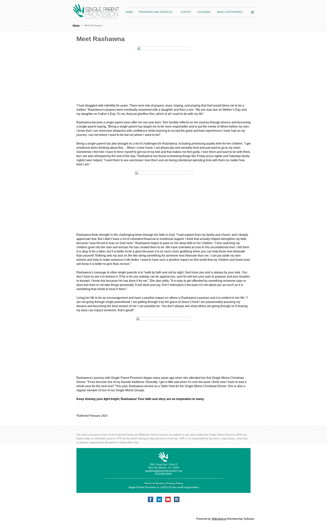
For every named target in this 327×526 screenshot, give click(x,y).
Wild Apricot (219, 518)
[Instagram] (176, 499)
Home (76, 25)
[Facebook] (150, 499)
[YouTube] (168, 499)
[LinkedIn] (159, 499)
